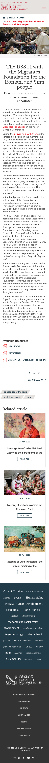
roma (29, 397)
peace (29, 646)
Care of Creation (13, 591)
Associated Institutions (24, 694)
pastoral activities (12, 646)
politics (39, 646)
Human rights (34, 597)
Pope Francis (31, 609)
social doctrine (33, 652)
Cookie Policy (24, 736)
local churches (22, 640)
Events (17, 597)
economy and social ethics (23, 621)
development (28, 616)
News (12, 17)
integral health (35, 634)
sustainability (13, 658)
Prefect (14, 615)
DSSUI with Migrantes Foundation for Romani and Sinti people (23, 23)
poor (8, 652)
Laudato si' (13, 609)
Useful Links (24, 715)
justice (6, 640)
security (18, 653)
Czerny (6, 597)
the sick (28, 659)
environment (11, 627)
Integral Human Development (23, 603)
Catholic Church (34, 591)
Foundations (24, 701)
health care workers (33, 628)
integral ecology (13, 634)
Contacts (24, 708)
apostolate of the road (15, 391)
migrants (39, 640)
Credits (24, 722)
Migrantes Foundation (14, 126)
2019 (21, 17)
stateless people (12, 397)
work (38, 659)
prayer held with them (26, 133)
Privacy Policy (24, 729)
